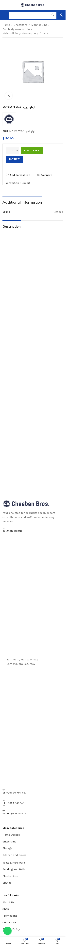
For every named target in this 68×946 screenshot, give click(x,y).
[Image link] (26, 503)
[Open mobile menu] (4, 15)
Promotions (9, 915)
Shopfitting (21, 24)
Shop (5, 908)
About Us (8, 902)
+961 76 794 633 (16, 792)
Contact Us (9, 922)
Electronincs (10, 876)
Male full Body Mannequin (19, 33)
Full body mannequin (16, 29)
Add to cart (31, 150)
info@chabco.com (17, 813)
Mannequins (39, 24)
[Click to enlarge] (8, 95)
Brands (6, 882)
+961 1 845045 (15, 803)
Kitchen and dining (14, 855)
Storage (7, 848)
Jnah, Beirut (14, 530)
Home (6, 24)
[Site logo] (32, 4)
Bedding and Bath (13, 869)
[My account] (61, 15)
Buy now (14, 159)
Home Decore (11, 834)
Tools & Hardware (13, 862)
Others (44, 33)
